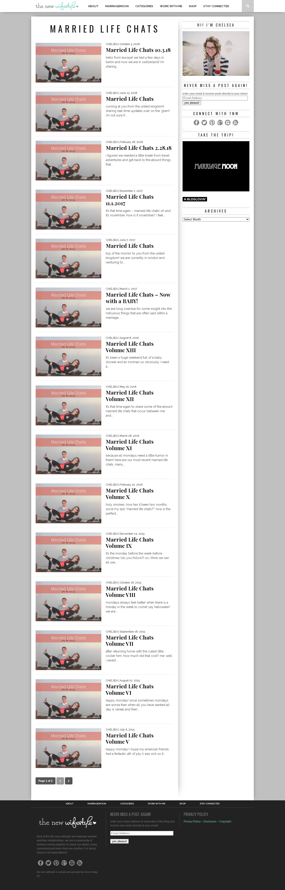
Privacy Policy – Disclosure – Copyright (207, 821)
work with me (171, 6)
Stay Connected (216, 6)
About (93, 6)
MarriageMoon (117, 6)
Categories (144, 6)
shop (193, 6)
